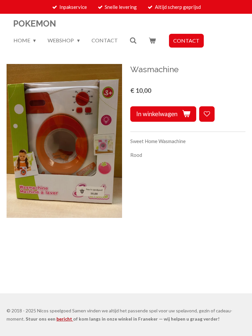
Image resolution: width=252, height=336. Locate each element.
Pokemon (34, 24)
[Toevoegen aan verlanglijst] (207, 114)
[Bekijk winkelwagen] (152, 40)
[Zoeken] (133, 40)
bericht (64, 319)
